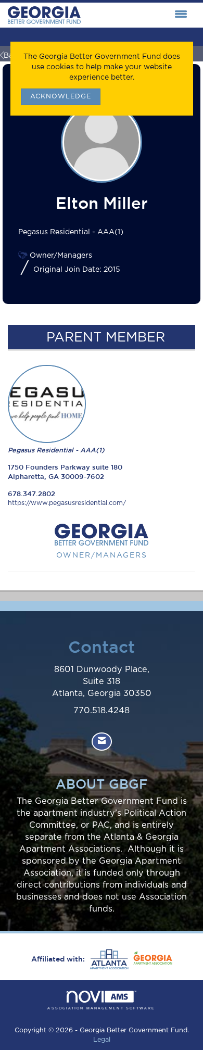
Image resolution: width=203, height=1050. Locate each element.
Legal (101, 1039)
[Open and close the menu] (136, 15)
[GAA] (151, 959)
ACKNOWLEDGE (60, 96)
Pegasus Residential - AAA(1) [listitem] (56, 450)
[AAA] (108, 959)
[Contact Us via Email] (102, 741)
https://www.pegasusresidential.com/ (67, 503)
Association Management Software (101, 1008)
